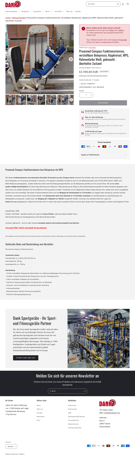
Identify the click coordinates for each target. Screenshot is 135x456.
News (39, 405)
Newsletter (41, 416)
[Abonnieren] (84, 391)
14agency (21, 454)
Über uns (40, 409)
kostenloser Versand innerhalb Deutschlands (93, 75)
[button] (12, 11)
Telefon (121, 30)
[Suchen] (118, 4)
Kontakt (39, 413)
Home (8, 18)
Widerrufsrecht (73, 424)
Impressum (72, 405)
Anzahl (81, 91)
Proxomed (123, 40)
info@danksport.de (112, 413)
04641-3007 (108, 410)
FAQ (38, 420)
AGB (69, 413)
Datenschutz (72, 409)
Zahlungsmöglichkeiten (76, 416)
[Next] (71, 59)
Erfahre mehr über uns (25, 358)
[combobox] (103, 4)
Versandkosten (73, 420)
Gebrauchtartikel (19, 18)
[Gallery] (39, 65)
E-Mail (111, 30)
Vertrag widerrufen (74, 428)
